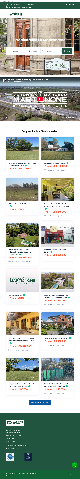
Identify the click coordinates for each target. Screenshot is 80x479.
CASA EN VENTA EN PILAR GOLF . (56, 338)
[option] (22, 148)
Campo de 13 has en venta (54, 163)
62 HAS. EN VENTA (15, 295)
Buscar (67, 51)
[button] (61, 51)
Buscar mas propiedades (39, 402)
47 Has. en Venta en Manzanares (21, 204)
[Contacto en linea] (75, 465)
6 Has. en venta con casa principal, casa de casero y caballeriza (20, 252)
